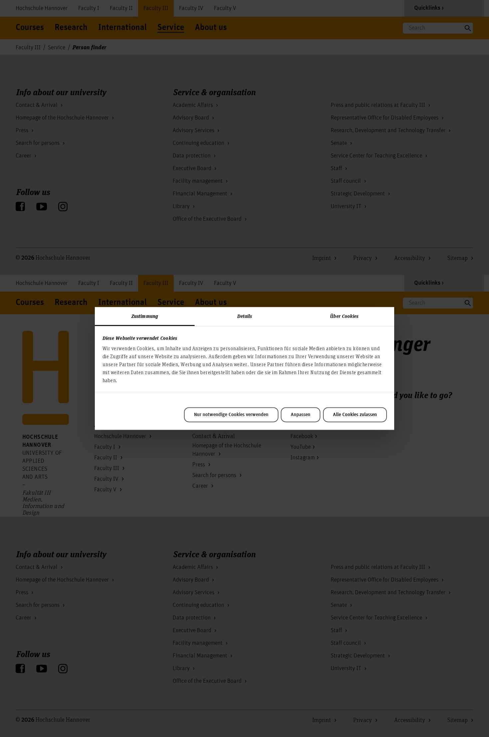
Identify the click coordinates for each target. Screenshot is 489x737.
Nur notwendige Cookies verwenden (231, 414)
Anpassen (300, 414)
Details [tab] (244, 316)
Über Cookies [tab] (344, 316)
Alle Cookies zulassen (355, 414)
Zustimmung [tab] (144, 316)
